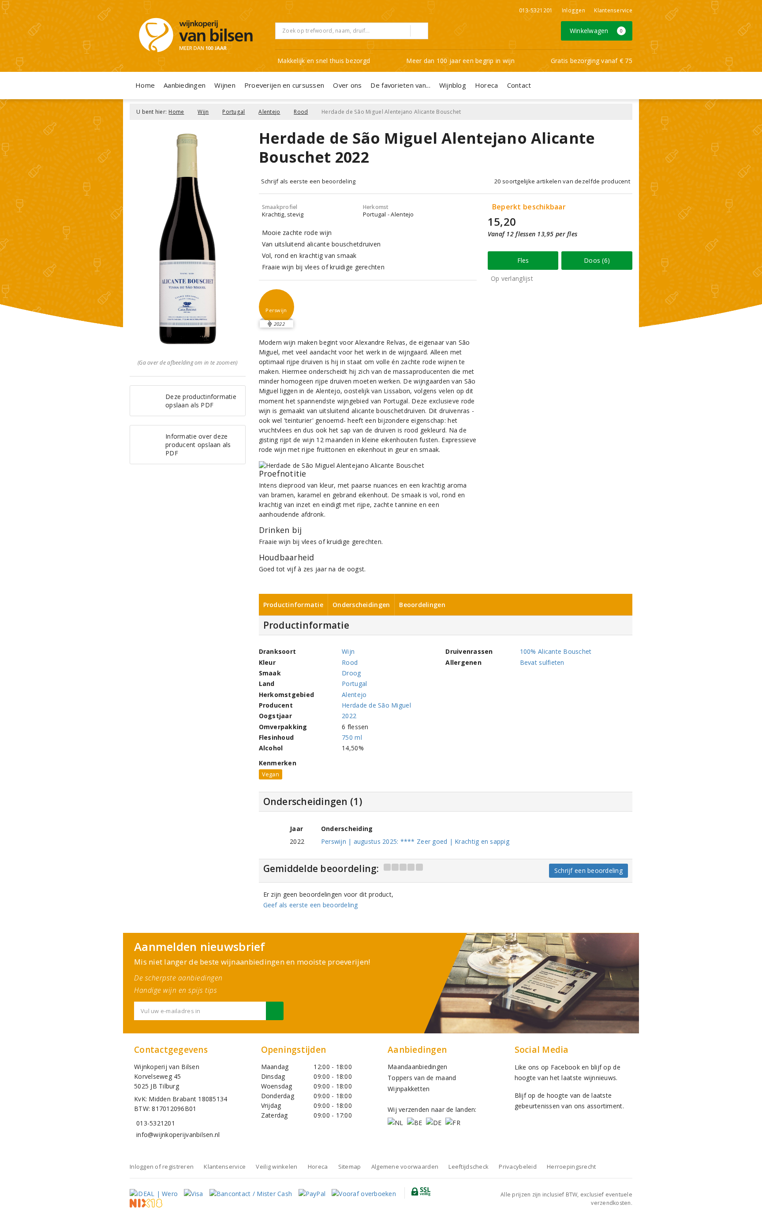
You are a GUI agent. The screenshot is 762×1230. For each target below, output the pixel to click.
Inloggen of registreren (162, 1166)
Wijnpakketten (409, 1089)
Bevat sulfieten (542, 662)
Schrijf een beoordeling (588, 870)
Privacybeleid (517, 1166)
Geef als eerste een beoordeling (310, 905)
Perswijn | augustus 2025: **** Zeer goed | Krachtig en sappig (415, 841)
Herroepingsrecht (571, 1166)
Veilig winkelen (276, 1166)
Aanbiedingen (184, 85)
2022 (349, 716)
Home (145, 85)
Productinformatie (293, 604)
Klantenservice (613, 10)
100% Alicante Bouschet (556, 651)
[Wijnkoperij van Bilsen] (196, 35)
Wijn (203, 112)
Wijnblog (452, 85)
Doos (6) (597, 260)
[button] (276, 306)
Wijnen (224, 85)
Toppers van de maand (422, 1077)
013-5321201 (536, 10)
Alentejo (269, 112)
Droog (351, 673)
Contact (519, 85)
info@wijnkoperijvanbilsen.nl (178, 1134)
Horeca (486, 85)
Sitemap (349, 1166)
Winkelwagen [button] (596, 30)
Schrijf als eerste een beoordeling (308, 181)
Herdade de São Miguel (376, 705)
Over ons (347, 85)
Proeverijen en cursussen (284, 85)
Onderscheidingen (361, 604)
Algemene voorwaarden (404, 1166)
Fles (523, 260)
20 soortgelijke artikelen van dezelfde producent (562, 181)
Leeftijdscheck (468, 1166)
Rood (301, 112)
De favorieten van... (400, 85)
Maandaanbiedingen (418, 1066)
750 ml (352, 737)
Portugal (233, 112)
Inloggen (573, 10)
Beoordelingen (422, 604)
